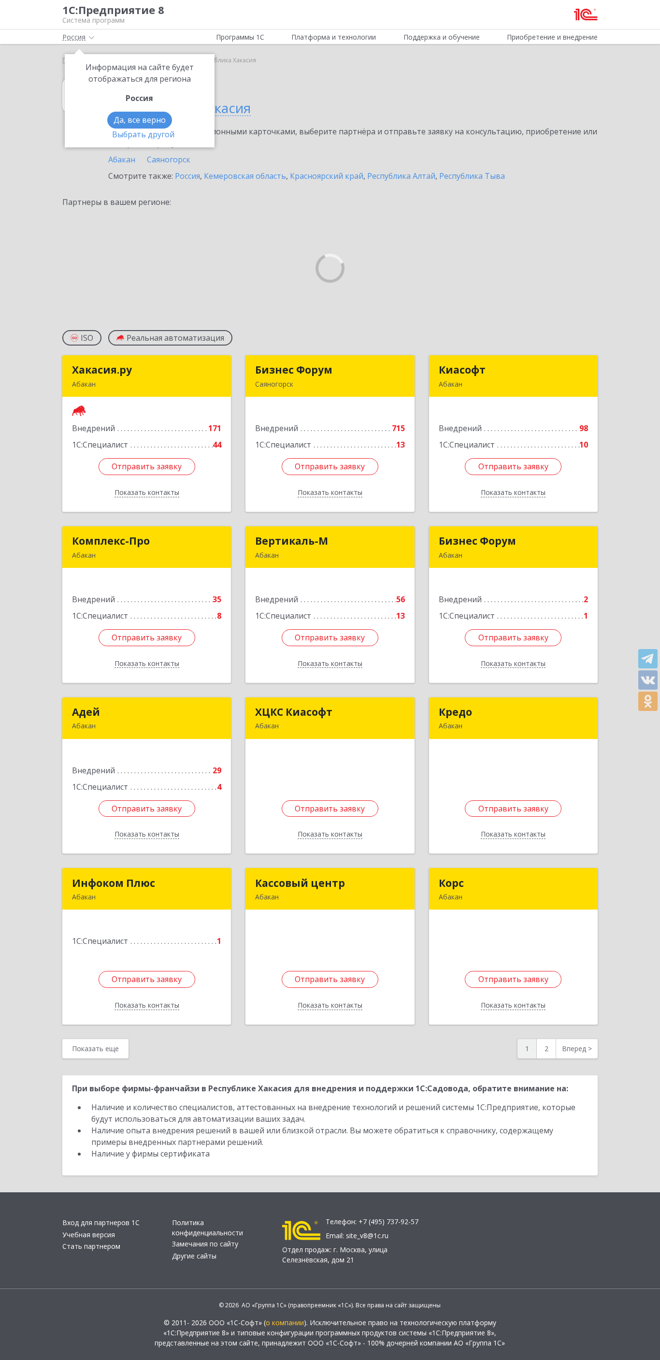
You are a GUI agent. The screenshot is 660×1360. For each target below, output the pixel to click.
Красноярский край (326, 176)
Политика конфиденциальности (207, 1227)
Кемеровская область (245, 176)
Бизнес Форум (293, 369)
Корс (451, 883)
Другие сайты (194, 1255)
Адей (86, 712)
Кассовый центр (300, 883)
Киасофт (462, 369)
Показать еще (95, 1048)
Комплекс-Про (111, 541)
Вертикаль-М (291, 541)
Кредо (455, 712)
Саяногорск (168, 159)
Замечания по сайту (205, 1243)
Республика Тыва (472, 176)
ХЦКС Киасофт (293, 712)
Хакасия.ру (102, 369)
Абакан (121, 159)
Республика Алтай (401, 176)
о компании (285, 1322)
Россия (187, 176)
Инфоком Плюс (113, 883)
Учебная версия (88, 1234)
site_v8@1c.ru (367, 1235)
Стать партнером (91, 1246)
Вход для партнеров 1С (101, 1222)
